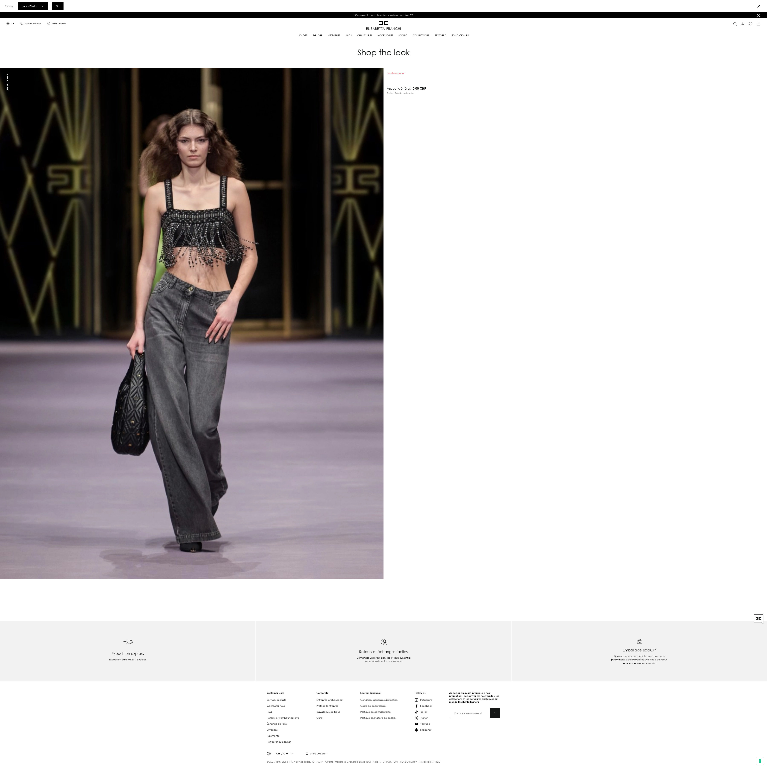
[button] (383, 15)
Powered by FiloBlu (429, 761)
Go (57, 6)
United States (29, 6)
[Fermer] (758, 15)
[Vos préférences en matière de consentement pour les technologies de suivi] (760, 761)
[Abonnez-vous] (495, 713)
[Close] (759, 6)
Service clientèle (33, 23)
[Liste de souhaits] (750, 24)
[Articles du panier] (759, 24)
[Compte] (742, 24)
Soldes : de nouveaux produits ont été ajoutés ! (383, 15)
